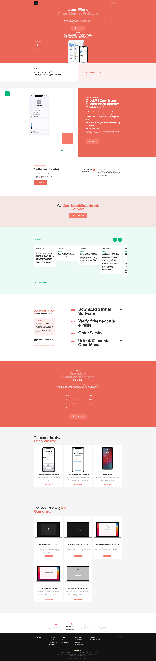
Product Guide (52, 639)
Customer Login (52, 641)
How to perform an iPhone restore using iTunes (44, 345)
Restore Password (53, 642)
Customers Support (79, 639)
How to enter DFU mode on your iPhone (42, 343)
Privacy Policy (77, 642)
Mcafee (98, 639)
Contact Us (63, 641)
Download (93, 141)
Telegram (92, 639)
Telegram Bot (52, 644)
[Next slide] (120, 240)
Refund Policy (77, 641)
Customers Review (65, 642)
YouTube (94, 639)
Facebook (90, 639)
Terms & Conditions (79, 644)
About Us (63, 639)
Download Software (79, 215)
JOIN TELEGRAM (40, 182)
